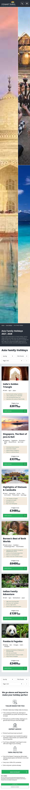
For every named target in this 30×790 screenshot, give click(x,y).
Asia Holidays (9, 325)
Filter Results (20, 356)
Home (3, 325)
